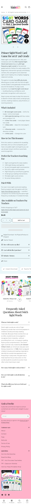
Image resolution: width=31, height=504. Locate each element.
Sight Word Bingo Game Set (10, 191)
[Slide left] (13, 47)
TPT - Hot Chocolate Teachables (11, 460)
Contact (3, 434)
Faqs (2, 437)
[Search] (25, 7)
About (3, 430)
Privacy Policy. (5, 422)
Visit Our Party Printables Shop (11, 467)
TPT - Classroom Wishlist (9, 463)
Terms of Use (5, 443)
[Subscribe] (28, 416)
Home (3, 12)
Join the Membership (8, 454)
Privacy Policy (5, 446)
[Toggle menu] (2, 7)
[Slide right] (17, 47)
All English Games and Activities (17, 12)
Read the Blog (6, 457)
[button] (15, 226)
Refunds (4, 440)
